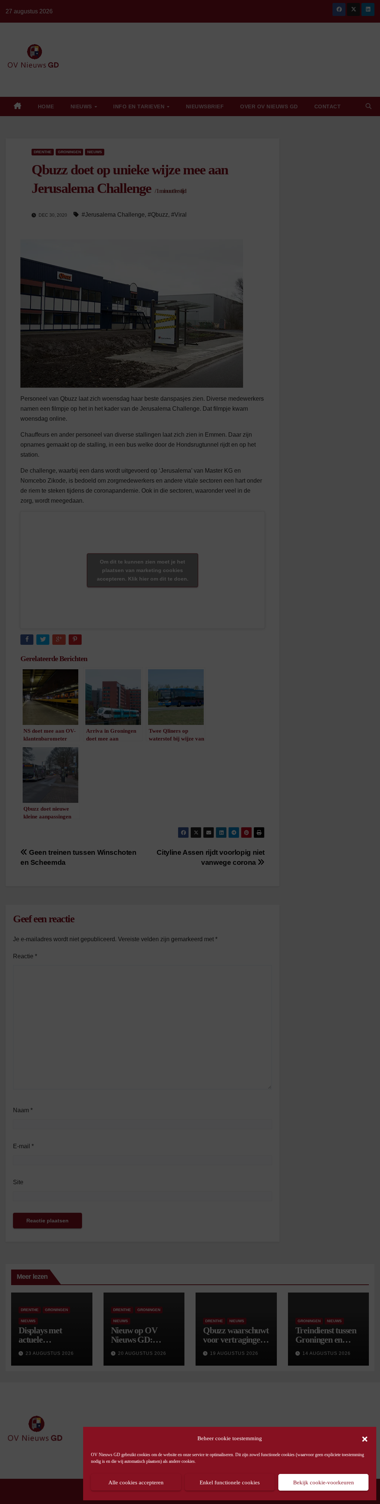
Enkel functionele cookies (230, 1482)
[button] (364, 1438)
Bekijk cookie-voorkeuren (323, 1482)
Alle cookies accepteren (136, 1482)
